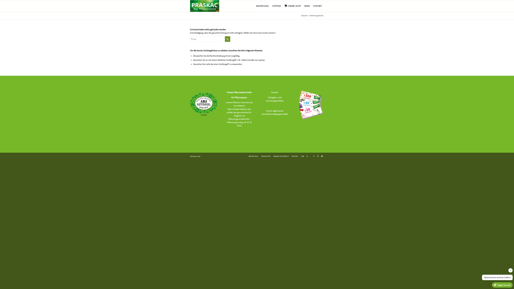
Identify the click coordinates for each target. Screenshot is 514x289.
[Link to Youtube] (322, 156)
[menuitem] (263, 6)
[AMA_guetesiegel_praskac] (204, 104)
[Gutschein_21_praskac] (310, 104)
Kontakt (274, 92)
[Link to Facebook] (314, 156)
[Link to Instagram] (318, 156)
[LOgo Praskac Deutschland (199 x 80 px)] (204, 6)
